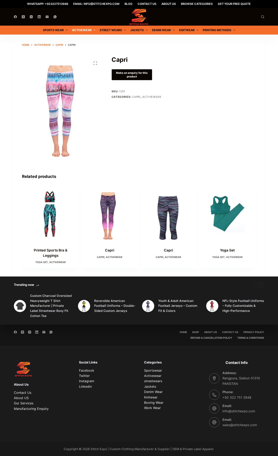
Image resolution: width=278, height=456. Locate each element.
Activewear (82, 30)
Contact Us (147, 3)
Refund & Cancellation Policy (211, 337)
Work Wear (152, 408)
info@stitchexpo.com (238, 411)
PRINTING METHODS (217, 30)
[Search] (262, 16)
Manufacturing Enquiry (31, 409)
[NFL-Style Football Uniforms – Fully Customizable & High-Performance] (212, 306)
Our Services (23, 403)
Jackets (150, 386)
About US (21, 398)
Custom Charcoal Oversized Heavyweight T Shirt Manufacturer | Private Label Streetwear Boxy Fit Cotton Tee (51, 306)
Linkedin (85, 386)
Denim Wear (153, 392)
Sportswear (153, 370)
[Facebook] (15, 16)
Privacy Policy (253, 332)
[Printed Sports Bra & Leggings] (50, 214)
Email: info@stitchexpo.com (96, 3)
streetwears (153, 381)
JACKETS (137, 30)
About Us (168, 3)
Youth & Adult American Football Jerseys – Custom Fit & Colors (177, 306)
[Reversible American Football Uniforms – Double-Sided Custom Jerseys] (84, 306)
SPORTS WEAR (53, 30)
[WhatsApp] (55, 16)
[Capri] (109, 214)
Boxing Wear (153, 402)
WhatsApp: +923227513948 (47, 3)
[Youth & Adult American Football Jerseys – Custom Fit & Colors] (148, 306)
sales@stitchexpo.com (239, 425)
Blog (128, 3)
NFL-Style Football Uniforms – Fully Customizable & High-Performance (243, 306)
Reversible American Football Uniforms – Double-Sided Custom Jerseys (114, 306)
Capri (136, 96)
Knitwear (187, 30)
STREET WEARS (111, 30)
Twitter (84, 376)
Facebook (86, 370)
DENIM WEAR (161, 30)
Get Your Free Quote (234, 3)
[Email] (47, 16)
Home (183, 332)
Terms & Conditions (250, 337)
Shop (195, 332)
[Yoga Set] (227, 214)
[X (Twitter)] (23, 16)
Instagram (86, 381)
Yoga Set (41, 262)
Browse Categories (197, 3)
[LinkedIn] (39, 16)
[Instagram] (31, 16)
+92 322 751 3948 (236, 397)
